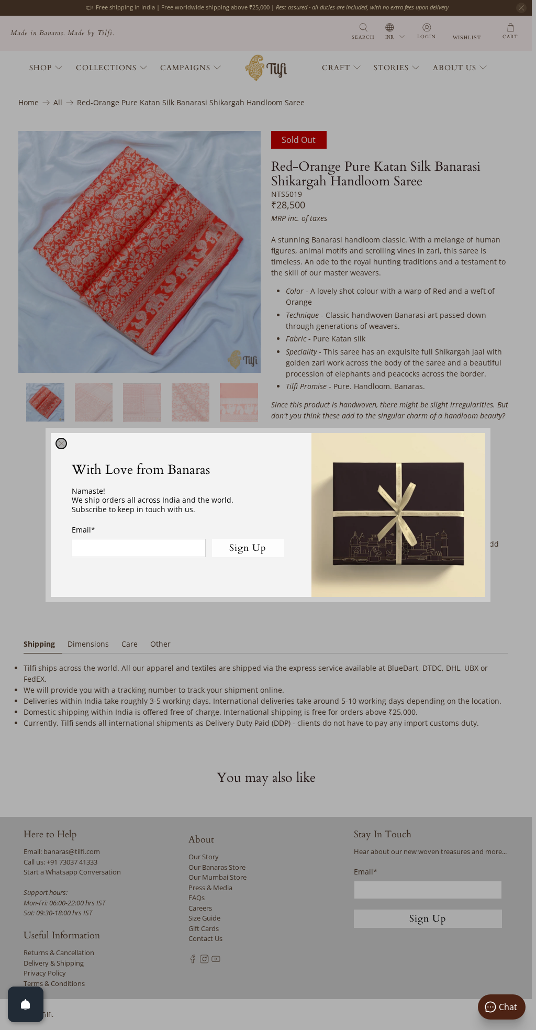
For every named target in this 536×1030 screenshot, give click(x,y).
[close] (61, 443)
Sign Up (247, 548)
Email (83, 530)
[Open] (25, 1004)
